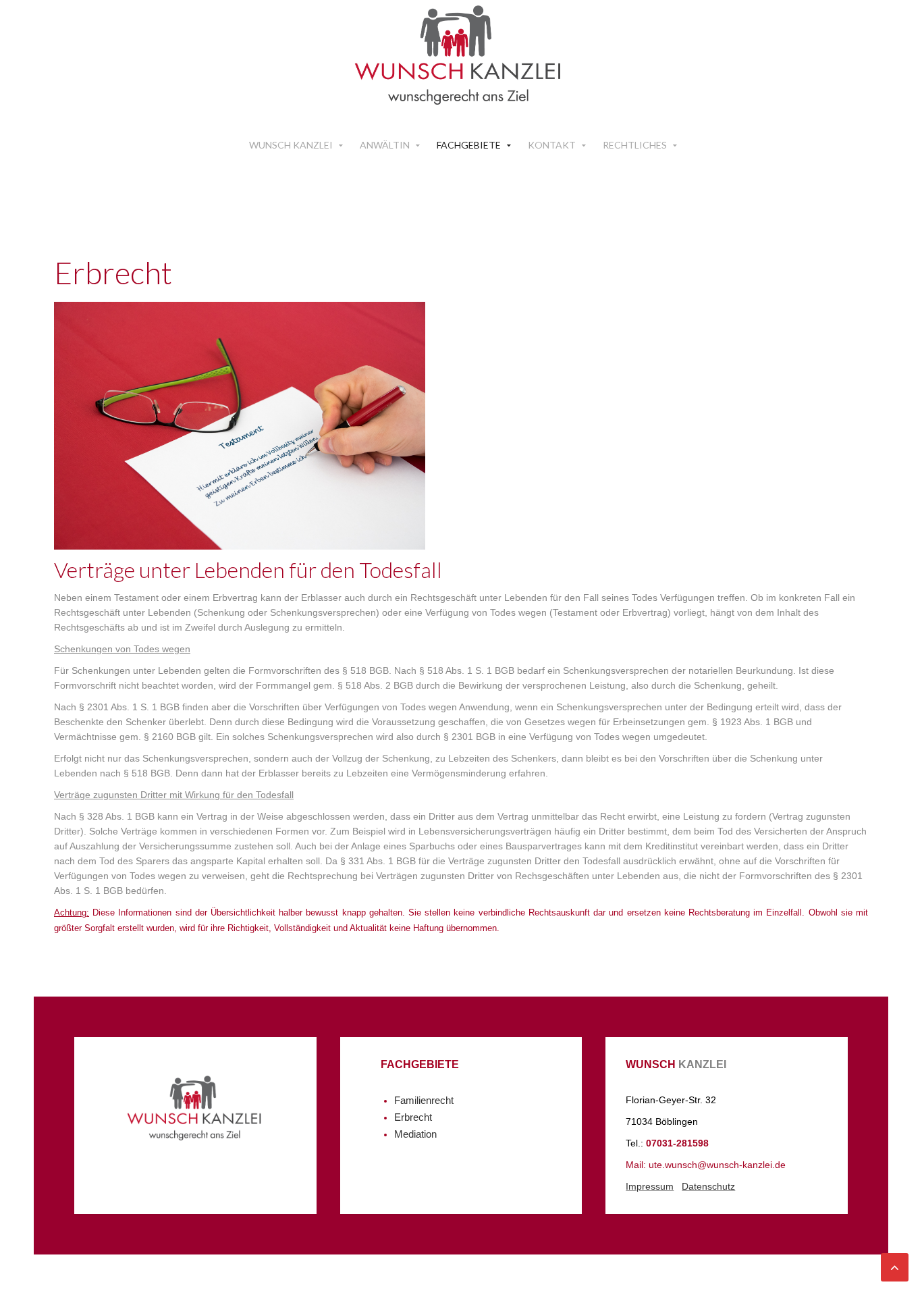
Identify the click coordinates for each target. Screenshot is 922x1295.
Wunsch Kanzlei (291, 145)
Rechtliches (635, 145)
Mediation (415, 1134)
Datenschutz (708, 1186)
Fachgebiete (469, 145)
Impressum (650, 1186)
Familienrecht (424, 1100)
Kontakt (552, 145)
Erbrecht (413, 1117)
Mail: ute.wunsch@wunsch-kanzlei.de (706, 1164)
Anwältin (385, 145)
